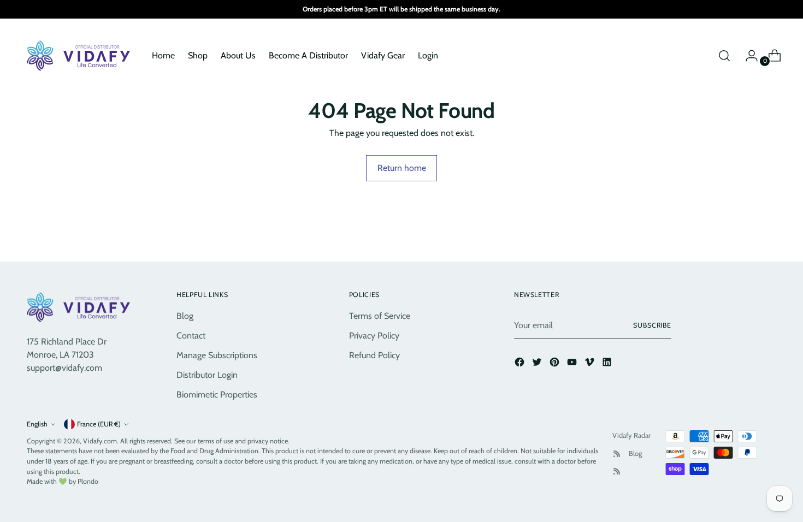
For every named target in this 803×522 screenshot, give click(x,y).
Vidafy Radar (631, 435)
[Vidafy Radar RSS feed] (616, 453)
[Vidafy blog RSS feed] (616, 471)
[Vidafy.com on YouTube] (573, 364)
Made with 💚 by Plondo (62, 481)
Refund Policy (374, 355)
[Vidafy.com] (81, 55)
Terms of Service (379, 316)
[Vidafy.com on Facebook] (520, 364)
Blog (184, 316)
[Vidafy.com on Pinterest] (555, 364)
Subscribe (652, 325)
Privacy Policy (374, 335)
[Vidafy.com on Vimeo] (590, 364)
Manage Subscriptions (216, 355)
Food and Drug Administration (214, 451)
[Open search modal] (724, 56)
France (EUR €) (99, 424)
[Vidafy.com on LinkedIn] (608, 364)
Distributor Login (207, 375)
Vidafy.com (100, 441)
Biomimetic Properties (216, 394)
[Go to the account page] (747, 56)
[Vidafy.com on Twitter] (538, 364)
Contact (190, 335)
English (37, 424)
